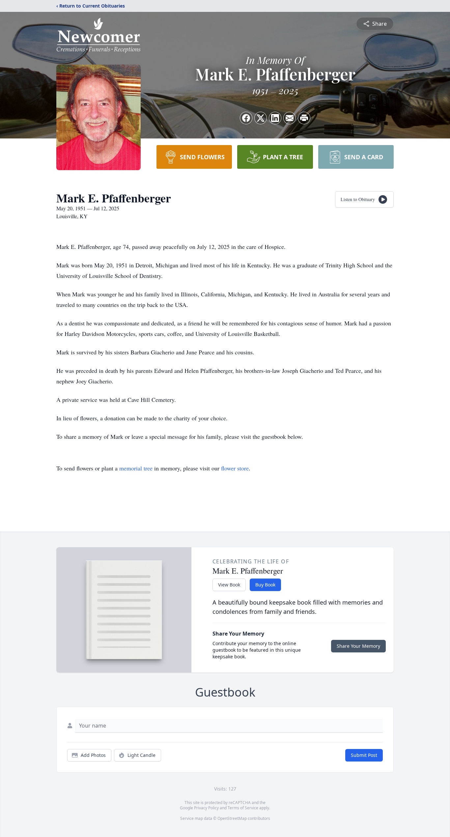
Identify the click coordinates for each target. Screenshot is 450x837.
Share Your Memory (358, 646)
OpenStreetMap (232, 818)
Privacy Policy (206, 808)
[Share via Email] (289, 118)
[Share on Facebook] (246, 118)
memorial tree (136, 468)
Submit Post (364, 755)
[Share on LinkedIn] (275, 118)
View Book (229, 585)
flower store (235, 468)
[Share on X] (261, 118)
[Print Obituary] (304, 118)
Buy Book (265, 585)
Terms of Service (243, 808)
